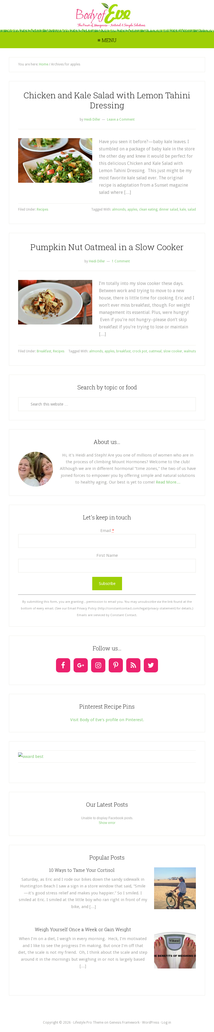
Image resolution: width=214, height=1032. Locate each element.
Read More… (168, 482)
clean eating (148, 209)
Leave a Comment (121, 119)
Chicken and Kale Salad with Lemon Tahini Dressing (107, 100)
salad (192, 209)
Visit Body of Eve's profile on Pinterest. (107, 719)
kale (183, 209)
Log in (166, 1022)
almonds (119, 209)
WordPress (150, 1022)
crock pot (139, 351)
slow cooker (172, 351)
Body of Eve (107, 15)
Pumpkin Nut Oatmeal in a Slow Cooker (107, 246)
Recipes (42, 209)
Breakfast (44, 351)
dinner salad (168, 209)
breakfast (123, 351)
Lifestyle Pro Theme (88, 1022)
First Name (107, 555)
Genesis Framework (124, 1022)
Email (107, 530)
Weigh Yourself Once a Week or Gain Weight (83, 929)
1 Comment (121, 261)
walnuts (190, 351)
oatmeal (155, 351)
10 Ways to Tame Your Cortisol (83, 870)
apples (132, 209)
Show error (107, 823)
